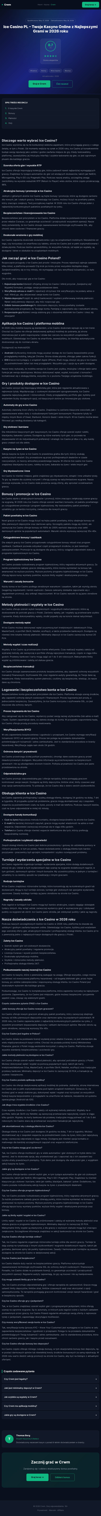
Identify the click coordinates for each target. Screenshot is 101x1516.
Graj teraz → (90, 5)
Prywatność (42, 1510)
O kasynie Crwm (15, 108)
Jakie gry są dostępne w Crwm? (20, 1415)
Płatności (12, 118)
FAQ (10, 123)
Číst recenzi (62, 84)
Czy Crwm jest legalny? (16, 1379)
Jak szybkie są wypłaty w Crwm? (20, 1397)
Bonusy (11, 113)
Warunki (52, 1510)
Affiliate (60, 1510)
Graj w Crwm (39, 83)
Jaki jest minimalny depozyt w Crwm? (23, 1388)
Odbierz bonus (62, 1477)
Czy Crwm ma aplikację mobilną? (20, 1406)
